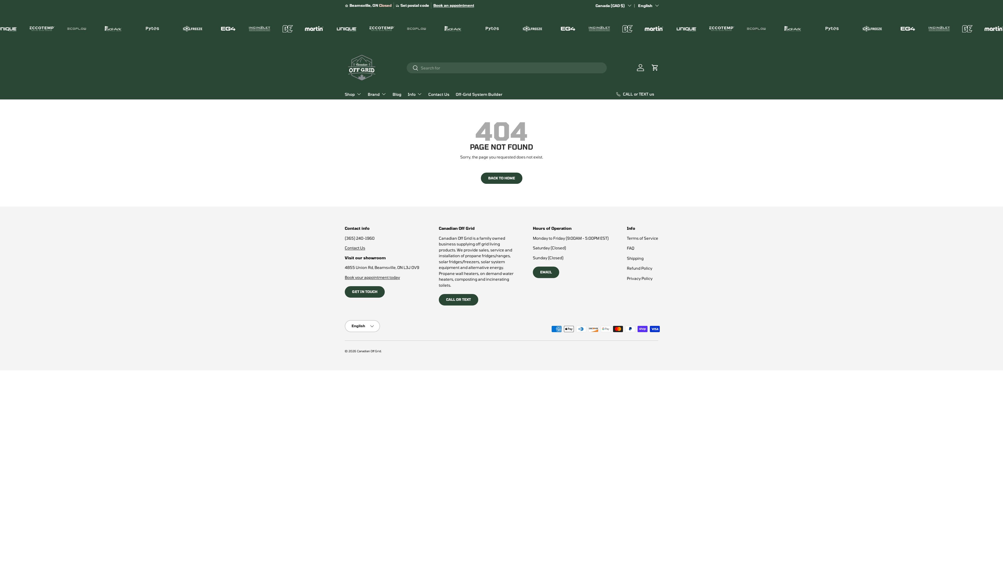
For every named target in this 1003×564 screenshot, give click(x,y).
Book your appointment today (372, 277)
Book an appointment (453, 5)
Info (412, 94)
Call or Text (458, 299)
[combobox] (507, 67)
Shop (350, 94)
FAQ (630, 248)
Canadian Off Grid (369, 351)
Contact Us (439, 94)
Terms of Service (642, 238)
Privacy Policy (639, 278)
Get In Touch (364, 292)
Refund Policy (639, 268)
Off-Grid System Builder (479, 94)
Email (546, 272)
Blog (397, 94)
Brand (374, 94)
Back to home (501, 178)
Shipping (635, 258)
